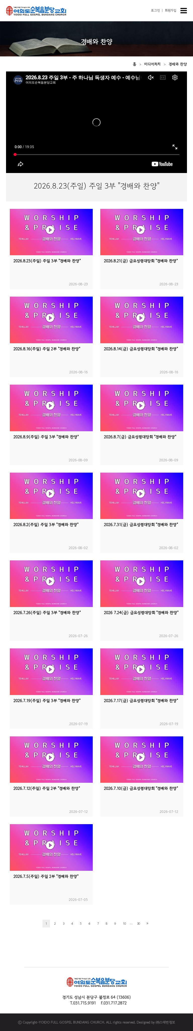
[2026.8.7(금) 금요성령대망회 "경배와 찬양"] (141, 408)
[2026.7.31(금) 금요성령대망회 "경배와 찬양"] (141, 496)
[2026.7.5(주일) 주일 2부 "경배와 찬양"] (51, 847)
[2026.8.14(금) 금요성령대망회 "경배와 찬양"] (141, 320)
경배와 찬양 (178, 64)
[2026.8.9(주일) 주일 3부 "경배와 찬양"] (51, 408)
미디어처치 (152, 64)
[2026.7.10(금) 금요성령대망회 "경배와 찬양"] (141, 759)
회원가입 (170, 10)
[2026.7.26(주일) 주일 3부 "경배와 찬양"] (51, 583)
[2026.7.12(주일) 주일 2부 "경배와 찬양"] (51, 759)
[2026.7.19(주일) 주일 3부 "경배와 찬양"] (51, 671)
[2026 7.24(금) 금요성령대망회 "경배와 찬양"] (141, 583)
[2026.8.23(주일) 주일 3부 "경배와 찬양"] (51, 232)
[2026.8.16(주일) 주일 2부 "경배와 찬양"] (51, 320)
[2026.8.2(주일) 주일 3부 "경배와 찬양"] (51, 496)
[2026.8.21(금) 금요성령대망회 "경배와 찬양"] (141, 232)
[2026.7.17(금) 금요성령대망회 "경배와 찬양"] (141, 671)
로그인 (155, 10)
